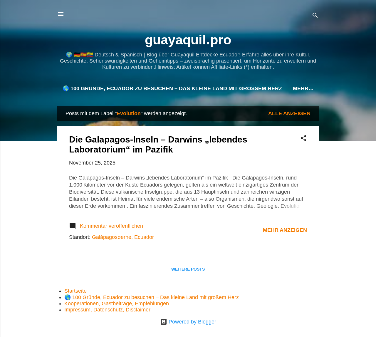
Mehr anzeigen (285, 230)
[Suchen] (315, 16)
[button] (303, 139)
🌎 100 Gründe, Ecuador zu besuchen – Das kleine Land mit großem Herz (172, 88)
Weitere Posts (188, 269)
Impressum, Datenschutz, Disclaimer (107, 310)
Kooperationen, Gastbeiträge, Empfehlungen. (117, 303)
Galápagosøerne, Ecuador (123, 237)
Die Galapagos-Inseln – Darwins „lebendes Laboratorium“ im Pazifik (158, 144)
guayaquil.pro (188, 39)
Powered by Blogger (191, 322)
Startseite (75, 291)
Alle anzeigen (289, 113)
